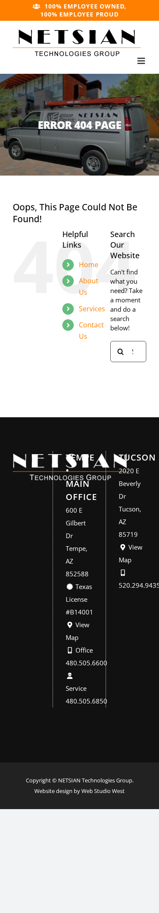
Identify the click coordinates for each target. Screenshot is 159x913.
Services (92, 308)
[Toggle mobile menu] (141, 60)
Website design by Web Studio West (79, 791)
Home (88, 264)
